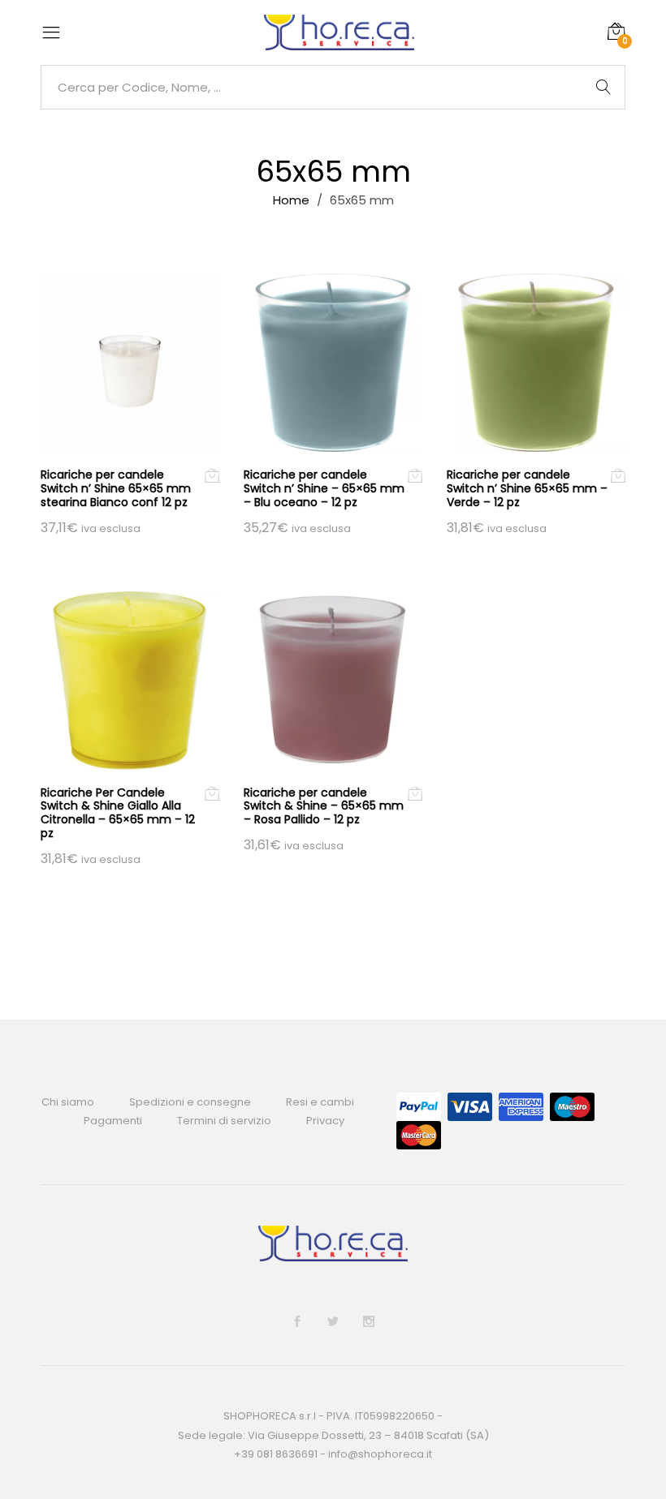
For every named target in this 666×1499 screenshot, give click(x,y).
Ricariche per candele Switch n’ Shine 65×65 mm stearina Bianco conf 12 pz (116, 488)
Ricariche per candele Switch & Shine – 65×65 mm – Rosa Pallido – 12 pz (324, 806)
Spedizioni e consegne (190, 1102)
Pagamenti (113, 1120)
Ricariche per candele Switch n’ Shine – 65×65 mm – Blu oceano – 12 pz (324, 488)
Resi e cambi (320, 1102)
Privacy (325, 1120)
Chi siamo (67, 1102)
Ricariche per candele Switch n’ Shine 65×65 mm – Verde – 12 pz (527, 488)
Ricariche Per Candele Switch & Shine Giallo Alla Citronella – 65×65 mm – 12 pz (118, 812)
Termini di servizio (224, 1120)
